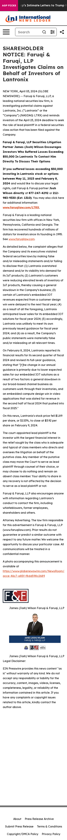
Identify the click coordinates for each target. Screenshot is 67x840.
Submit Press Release (19, 826)
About (17, 819)
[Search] (44, 32)
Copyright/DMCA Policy (22, 834)
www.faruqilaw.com (22, 239)
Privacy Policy (51, 834)
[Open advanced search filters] (52, 32)
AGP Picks (9, 5)
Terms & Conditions (49, 826)
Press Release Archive (39, 819)
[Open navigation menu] (6, 32)
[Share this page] (61, 32)
